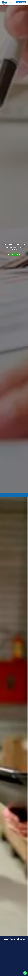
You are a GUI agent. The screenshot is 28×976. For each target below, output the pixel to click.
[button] (10, 2)
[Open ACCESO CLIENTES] (25, 2)
